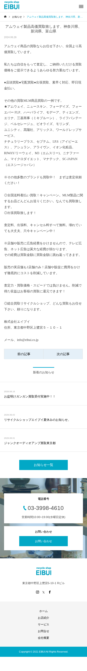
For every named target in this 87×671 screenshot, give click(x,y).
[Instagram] (37, 592)
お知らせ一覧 (43, 465)
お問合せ (43, 631)
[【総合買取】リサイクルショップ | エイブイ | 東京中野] (11, 5)
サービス (43, 624)
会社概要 (43, 637)
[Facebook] (50, 592)
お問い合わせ (43, 541)
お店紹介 (43, 617)
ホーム (43, 611)
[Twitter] (43, 592)
